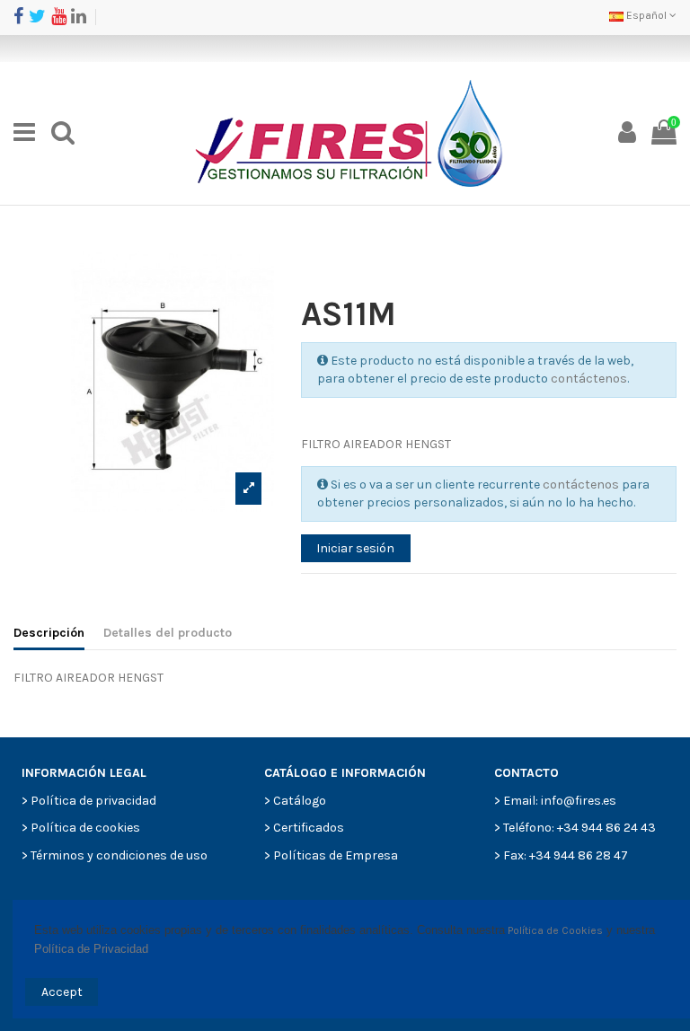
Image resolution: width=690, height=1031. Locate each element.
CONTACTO (526, 772)
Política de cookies (85, 827)
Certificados (308, 827)
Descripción (48, 632)
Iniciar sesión (355, 548)
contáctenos (589, 378)
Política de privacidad (93, 800)
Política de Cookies (555, 930)
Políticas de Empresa (335, 855)
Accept (62, 992)
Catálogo (299, 800)
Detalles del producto (167, 632)
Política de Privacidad (91, 949)
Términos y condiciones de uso (119, 855)
